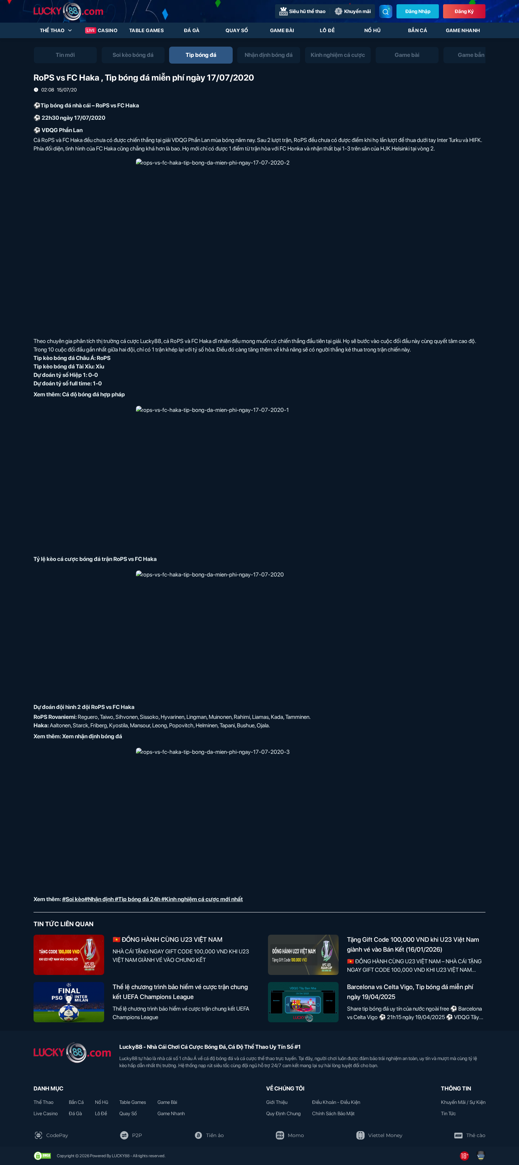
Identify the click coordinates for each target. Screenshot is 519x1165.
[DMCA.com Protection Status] (42, 1155)
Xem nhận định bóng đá (92, 736)
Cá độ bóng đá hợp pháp (93, 394)
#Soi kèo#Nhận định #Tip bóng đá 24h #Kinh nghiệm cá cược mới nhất (152, 899)
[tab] (65, 55)
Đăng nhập (417, 11)
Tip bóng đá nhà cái (66, 105)
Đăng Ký (464, 11)
